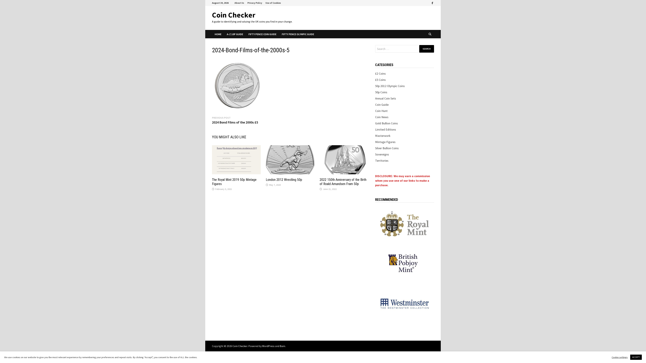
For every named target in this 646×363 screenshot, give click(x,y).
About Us (239, 2)
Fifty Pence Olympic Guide (298, 34)
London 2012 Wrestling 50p (284, 180)
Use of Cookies (273, 2)
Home (218, 34)
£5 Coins (380, 80)
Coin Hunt (381, 111)
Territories (381, 161)
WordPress (268, 346)
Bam (282, 346)
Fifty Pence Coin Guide (262, 34)
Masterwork (382, 136)
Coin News (381, 117)
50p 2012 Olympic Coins (390, 86)
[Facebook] (432, 3)
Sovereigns (382, 154)
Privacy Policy (254, 2)
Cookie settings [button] (620, 357)
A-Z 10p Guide (235, 34)
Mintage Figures (385, 142)
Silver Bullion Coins (387, 148)
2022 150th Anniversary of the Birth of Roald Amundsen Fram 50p (343, 182)
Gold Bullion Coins (386, 123)
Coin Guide (382, 105)
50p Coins (381, 92)
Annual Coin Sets (385, 98)
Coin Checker (233, 14)
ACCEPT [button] (636, 357)
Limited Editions (385, 129)
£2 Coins (380, 73)
